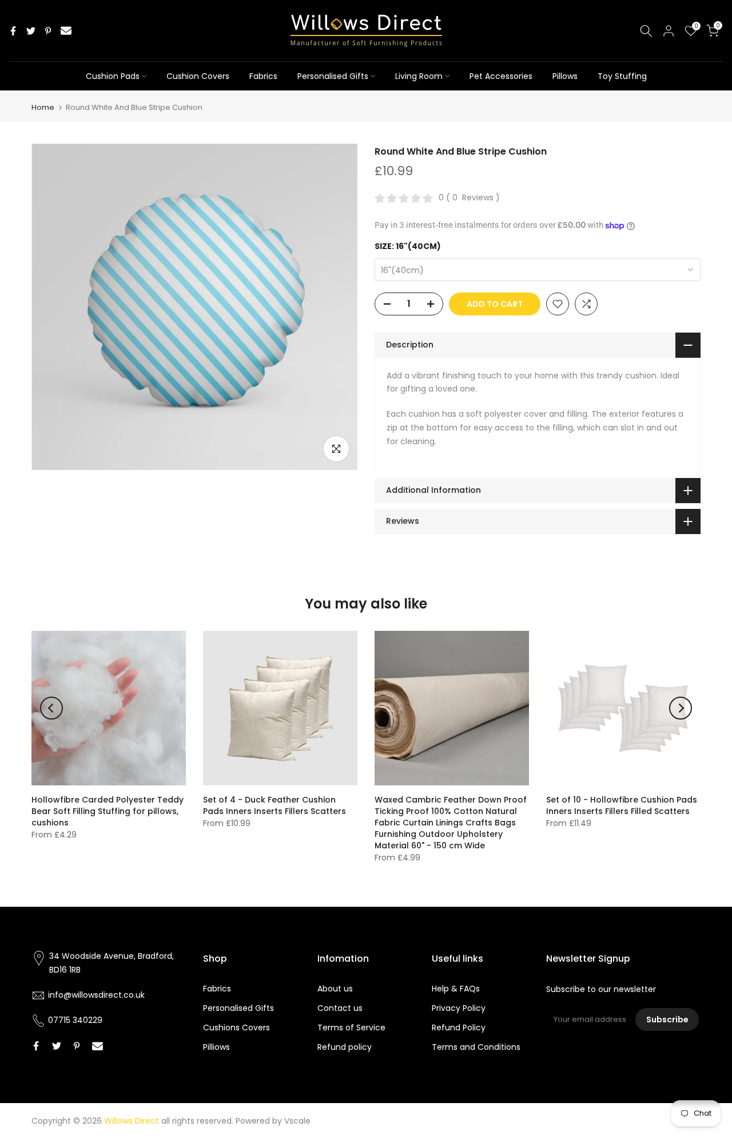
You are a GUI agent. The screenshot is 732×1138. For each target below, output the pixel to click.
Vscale (297, 1121)
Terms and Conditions (476, 1047)
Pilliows (216, 1047)
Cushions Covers (236, 1027)
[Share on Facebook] (13, 31)
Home (42, 107)
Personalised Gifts (332, 76)
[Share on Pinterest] (48, 31)
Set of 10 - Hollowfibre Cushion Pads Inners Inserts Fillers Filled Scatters (621, 805)
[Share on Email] (66, 31)
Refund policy (344, 1047)
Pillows (565, 76)
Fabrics (263, 76)
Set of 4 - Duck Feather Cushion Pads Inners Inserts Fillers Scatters (274, 805)
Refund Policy (459, 1027)
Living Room (419, 76)
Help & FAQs (456, 988)
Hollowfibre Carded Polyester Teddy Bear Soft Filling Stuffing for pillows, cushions (107, 811)
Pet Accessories (501, 76)
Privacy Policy (459, 1008)
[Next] (680, 708)
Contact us (340, 1008)
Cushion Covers (197, 76)
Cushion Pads (113, 76)
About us (335, 988)
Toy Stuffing (622, 76)
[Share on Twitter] (30, 31)
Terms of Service (351, 1027)
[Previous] (51, 708)
